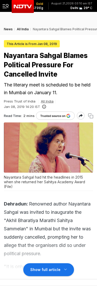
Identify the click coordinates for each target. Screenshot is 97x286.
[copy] (90, 115)
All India (47, 101)
